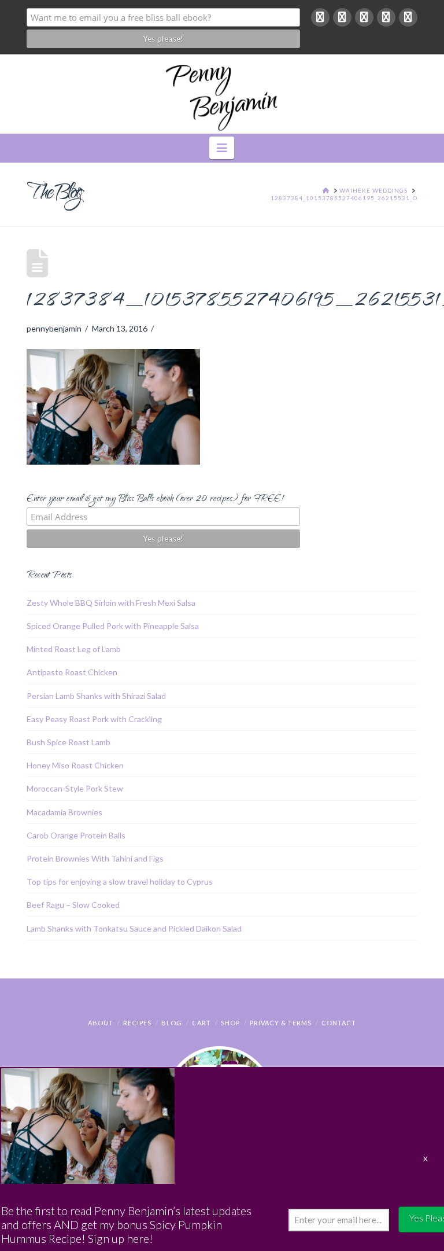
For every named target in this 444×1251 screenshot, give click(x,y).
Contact (338, 1022)
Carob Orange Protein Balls (76, 835)
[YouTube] (386, 17)
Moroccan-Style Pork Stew (75, 788)
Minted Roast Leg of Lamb (74, 649)
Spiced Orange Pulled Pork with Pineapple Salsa (113, 626)
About (100, 1022)
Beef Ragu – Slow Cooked (73, 905)
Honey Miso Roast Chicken (75, 765)
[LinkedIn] (364, 17)
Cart (201, 1022)
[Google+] (342, 17)
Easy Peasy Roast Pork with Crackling (94, 719)
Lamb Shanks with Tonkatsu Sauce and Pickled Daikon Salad (134, 928)
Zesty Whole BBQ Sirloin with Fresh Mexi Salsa (111, 603)
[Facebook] (320, 17)
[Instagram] (408, 17)
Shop (230, 1022)
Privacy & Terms (281, 1022)
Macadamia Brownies (64, 812)
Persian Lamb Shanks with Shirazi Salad (96, 696)
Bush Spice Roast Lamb (68, 742)
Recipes (137, 1022)
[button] (221, 148)
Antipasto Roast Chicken (72, 672)
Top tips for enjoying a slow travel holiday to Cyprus (120, 881)
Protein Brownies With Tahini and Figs (95, 858)
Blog (171, 1022)
